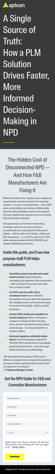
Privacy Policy (18, 447)
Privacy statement (42, 470)
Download (15, 457)
